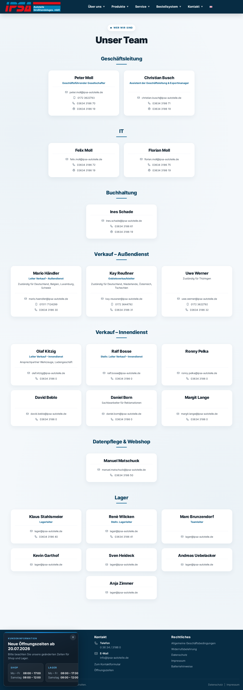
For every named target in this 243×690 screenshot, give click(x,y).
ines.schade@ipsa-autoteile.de (124, 220)
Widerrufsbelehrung (184, 649)
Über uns (95, 6)
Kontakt (194, 6)
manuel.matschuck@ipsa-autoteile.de (124, 469)
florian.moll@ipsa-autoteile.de (161, 159)
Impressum (178, 660)
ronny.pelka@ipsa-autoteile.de (199, 373)
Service (140, 6)
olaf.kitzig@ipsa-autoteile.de (48, 373)
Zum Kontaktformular (107, 664)
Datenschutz (179, 654)
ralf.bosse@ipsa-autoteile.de (123, 373)
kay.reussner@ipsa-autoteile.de (123, 298)
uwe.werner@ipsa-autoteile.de (199, 298)
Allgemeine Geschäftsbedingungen (193, 643)
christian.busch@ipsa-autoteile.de (161, 97)
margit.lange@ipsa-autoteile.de (199, 413)
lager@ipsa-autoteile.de (48, 531)
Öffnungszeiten (104, 670)
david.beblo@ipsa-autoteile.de (48, 413)
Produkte (118, 6)
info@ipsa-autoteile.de (114, 657)
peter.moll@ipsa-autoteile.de (86, 92)
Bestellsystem (167, 6)
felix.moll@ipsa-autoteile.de (86, 159)
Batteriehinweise (182, 666)
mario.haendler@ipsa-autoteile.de (48, 298)
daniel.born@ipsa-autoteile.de (123, 413)
